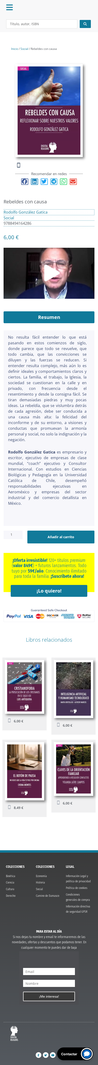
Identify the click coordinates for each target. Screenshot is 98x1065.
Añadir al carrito (61, 537)
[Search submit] (85, 24)
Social (24, 49)
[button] (24, 181)
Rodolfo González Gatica (26, 212)
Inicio (14, 49)
